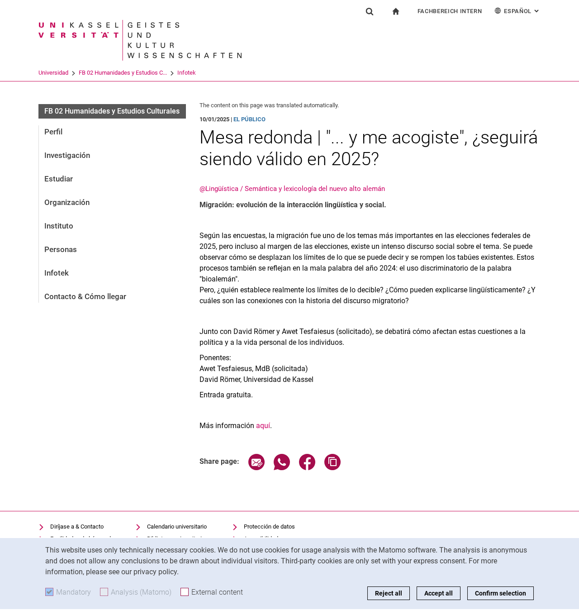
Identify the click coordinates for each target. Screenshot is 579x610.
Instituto (58, 225)
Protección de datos (269, 526)
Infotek (186, 72)
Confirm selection (500, 593)
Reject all (388, 593)
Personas (60, 249)
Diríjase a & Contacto (77, 526)
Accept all (438, 593)
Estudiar (58, 178)
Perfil (53, 131)
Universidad (53, 72)
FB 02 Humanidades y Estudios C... (123, 72)
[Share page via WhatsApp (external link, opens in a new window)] (282, 467)
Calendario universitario (177, 526)
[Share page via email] (256, 467)
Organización (67, 202)
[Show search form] (369, 11)
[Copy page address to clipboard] (332, 467)
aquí (263, 425)
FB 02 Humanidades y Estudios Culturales (112, 111)
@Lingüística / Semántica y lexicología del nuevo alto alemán (292, 189)
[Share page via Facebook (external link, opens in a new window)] (307, 467)
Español (522, 11)
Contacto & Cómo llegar (85, 296)
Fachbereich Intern (450, 11)
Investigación (67, 155)
